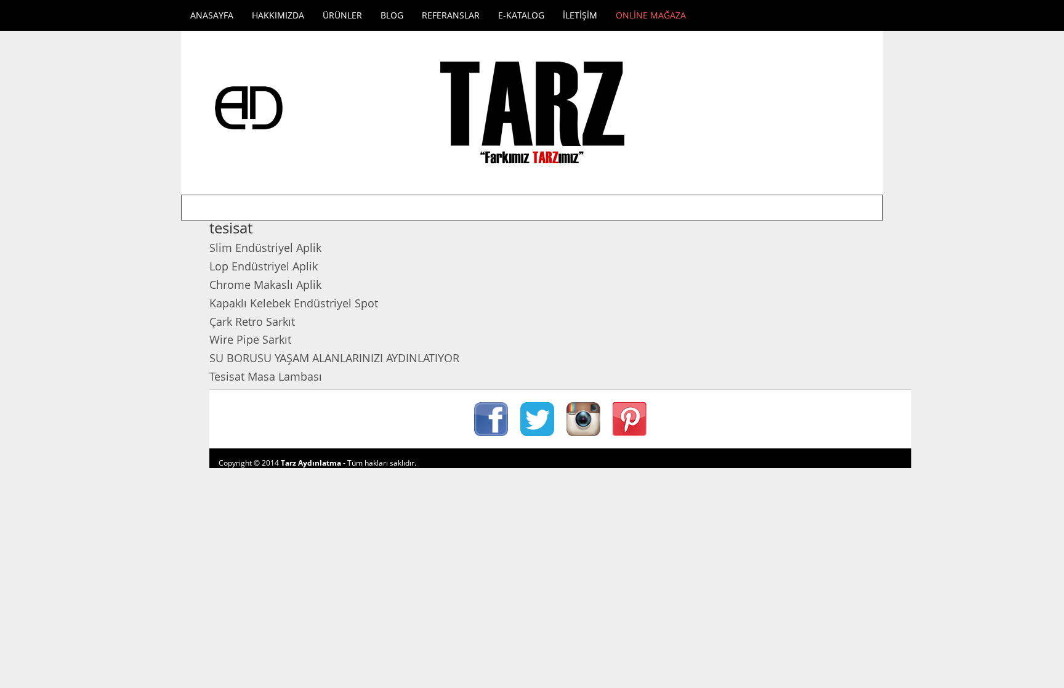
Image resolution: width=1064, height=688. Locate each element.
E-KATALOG (521, 15)
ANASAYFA (211, 15)
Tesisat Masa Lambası (265, 376)
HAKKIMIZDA (278, 15)
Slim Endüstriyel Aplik (265, 247)
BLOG (392, 15)
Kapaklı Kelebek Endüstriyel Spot (293, 303)
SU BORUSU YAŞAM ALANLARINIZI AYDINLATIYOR (334, 357)
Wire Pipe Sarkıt (250, 339)
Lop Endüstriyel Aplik (263, 266)
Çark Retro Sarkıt (252, 321)
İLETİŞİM (580, 15)
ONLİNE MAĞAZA (651, 15)
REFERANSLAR (451, 15)
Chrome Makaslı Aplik (265, 284)
